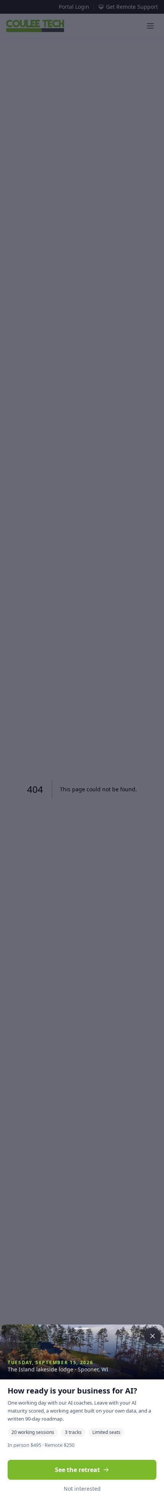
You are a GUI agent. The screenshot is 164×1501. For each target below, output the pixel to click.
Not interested (82, 1488)
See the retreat (77, 1470)
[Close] (82, 750)
